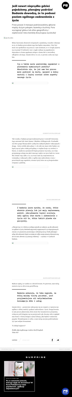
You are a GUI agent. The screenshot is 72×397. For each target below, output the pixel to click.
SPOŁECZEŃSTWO (12, 378)
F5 (13, 349)
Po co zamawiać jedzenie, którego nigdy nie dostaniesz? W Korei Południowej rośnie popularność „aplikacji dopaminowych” (19, 385)
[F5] (65, 5)
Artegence (67, 349)
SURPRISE (14, 340)
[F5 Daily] (65, 391)
